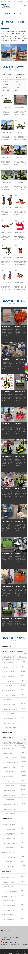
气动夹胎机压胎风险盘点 (8, 862)
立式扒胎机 (5, 77)
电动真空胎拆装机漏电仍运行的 (20, 326)
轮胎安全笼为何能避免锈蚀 (8, 882)
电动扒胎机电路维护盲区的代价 (10, 709)
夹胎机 (17, 81)
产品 (10, 953)
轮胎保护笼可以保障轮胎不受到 (21, 232)
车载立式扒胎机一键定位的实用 (8, 132)
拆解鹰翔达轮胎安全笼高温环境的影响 (10, 877)
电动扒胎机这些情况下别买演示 (7, 391)
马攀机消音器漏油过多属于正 (8, 232)
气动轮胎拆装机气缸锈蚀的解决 (7, 326)
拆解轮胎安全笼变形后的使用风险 (10, 910)
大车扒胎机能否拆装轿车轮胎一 (20, 618)
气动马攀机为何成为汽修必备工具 (10, 771)
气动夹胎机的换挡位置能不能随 (21, 282)
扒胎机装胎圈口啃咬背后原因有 (20, 424)
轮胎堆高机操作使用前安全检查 (8, 207)
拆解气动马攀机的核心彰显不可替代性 (10, 781)
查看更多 (17, 90)
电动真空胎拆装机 (7, 74)
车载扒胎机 (18, 77)
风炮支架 (18, 87)
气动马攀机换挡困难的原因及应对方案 (10, 790)
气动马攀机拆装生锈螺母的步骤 (10, 809)
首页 (3, 953)
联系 (24, 953)
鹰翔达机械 (14, 67)
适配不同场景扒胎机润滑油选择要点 (10, 699)
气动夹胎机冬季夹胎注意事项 (9, 834)
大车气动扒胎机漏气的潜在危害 (21, 132)
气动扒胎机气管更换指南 (20, 488)
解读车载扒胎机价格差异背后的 (21, 157)
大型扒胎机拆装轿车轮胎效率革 (20, 586)
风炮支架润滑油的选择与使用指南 (10, 886)
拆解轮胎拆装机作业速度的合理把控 (10, 695)
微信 (17, 953)
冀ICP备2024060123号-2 (7, 939)
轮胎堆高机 (5, 81)
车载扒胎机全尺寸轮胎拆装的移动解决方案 (10, 723)
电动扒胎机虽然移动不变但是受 (7, 488)
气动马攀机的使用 (7, 732)
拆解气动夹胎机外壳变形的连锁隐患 (10, 857)
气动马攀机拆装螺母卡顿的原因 (10, 804)
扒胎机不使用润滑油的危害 (7, 521)
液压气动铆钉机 (6, 90)
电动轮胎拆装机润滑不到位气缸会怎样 (10, 667)
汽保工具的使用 (6, 871)
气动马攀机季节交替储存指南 (9, 753)
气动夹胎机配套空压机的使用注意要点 (10, 848)
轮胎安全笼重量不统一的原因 (9, 919)
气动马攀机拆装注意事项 (8, 785)
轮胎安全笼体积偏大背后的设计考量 (10, 905)
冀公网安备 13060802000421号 (10, 942)
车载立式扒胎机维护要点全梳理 (8, 182)
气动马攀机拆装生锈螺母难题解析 (10, 813)
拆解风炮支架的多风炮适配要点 (10, 891)
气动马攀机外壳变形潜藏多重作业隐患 (10, 776)
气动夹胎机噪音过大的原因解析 (10, 843)
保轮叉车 (18, 84)
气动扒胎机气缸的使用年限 (7, 553)
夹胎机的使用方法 (7, 818)
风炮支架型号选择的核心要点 (9, 900)
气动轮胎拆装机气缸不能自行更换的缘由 (10, 662)
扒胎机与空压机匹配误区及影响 (10, 685)
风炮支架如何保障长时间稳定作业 (10, 896)
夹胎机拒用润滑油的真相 (8, 866)
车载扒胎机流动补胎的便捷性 (20, 553)
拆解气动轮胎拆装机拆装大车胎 (7, 456)
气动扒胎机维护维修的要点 (8, 676)
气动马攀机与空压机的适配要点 (10, 767)
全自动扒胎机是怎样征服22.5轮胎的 (10, 727)
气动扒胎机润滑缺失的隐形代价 (10, 718)
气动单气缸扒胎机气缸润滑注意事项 (10, 671)
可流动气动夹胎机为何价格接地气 (10, 829)
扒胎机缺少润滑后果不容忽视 (9, 690)
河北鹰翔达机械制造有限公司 (13, 23)
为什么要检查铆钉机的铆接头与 (21, 257)
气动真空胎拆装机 (20, 74)
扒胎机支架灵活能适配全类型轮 (20, 456)
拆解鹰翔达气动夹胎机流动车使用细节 (10, 824)
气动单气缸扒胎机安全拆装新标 (7, 586)
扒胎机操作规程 (6, 646)
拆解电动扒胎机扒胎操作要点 (9, 681)
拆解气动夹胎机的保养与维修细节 (10, 838)
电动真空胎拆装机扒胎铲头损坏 (21, 107)
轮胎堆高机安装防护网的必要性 (8, 282)
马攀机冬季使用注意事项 (8, 799)
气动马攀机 (5, 84)
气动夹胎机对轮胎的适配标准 (9, 852)
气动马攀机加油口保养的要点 (9, 748)
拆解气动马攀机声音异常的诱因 (10, 762)
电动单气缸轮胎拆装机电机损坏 (20, 391)
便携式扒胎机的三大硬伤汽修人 (7, 618)
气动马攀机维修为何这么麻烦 (9, 795)
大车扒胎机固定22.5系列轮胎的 (7, 359)
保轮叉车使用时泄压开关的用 (21, 207)
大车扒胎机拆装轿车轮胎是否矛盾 (10, 713)
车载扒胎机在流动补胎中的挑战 (7, 424)
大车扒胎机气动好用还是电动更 (20, 521)
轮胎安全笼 (5, 87)
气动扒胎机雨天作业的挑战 (8, 704)
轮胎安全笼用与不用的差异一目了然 (10, 914)
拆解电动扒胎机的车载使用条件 (8, 157)
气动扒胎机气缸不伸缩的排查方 (8, 107)
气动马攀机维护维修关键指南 (9, 757)
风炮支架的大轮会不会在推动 (8, 257)
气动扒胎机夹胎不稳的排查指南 (20, 359)
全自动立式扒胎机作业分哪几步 (21, 182)
